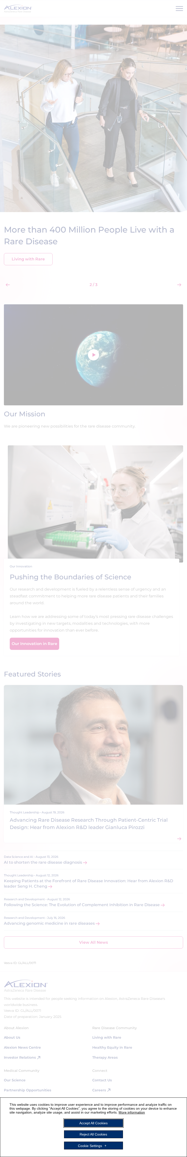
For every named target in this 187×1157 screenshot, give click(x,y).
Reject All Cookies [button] (93, 1134)
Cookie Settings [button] (90, 1145)
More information (132, 1112)
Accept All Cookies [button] (93, 1123)
